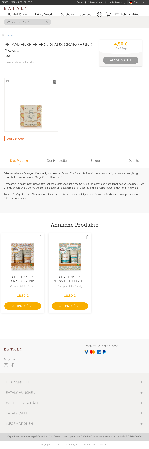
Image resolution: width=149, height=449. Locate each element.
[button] (99, 14)
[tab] (19, 160)
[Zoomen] (7, 81)
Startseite (10, 35)
